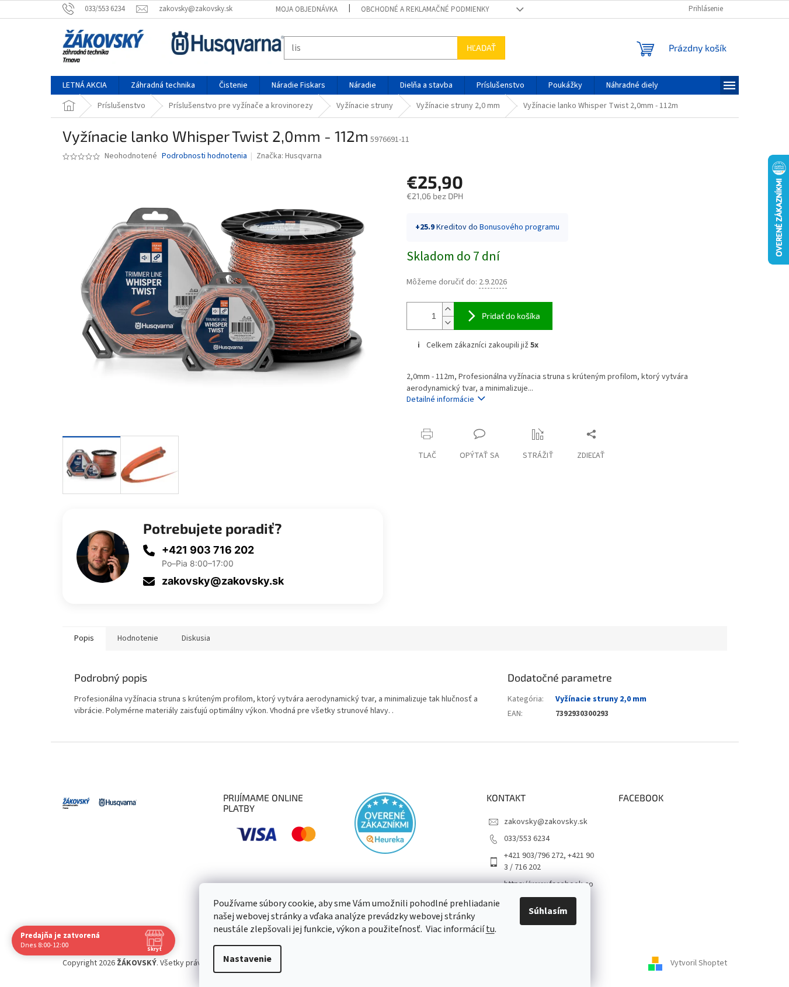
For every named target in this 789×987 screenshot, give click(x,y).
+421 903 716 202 (208, 550)
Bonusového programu (519, 227)
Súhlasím (548, 911)
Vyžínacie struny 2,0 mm (601, 699)
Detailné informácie (440, 399)
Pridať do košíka (511, 316)
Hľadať (481, 48)
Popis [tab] (84, 638)
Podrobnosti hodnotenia (204, 156)
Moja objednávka (307, 9)
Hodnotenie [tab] (137, 638)
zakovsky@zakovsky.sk (223, 581)
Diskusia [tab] (196, 638)
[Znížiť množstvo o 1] (448, 322)
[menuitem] (85, 85)
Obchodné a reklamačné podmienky (425, 9)
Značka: (289, 156)
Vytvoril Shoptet (698, 963)
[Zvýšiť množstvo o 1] (448, 309)
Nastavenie (247, 959)
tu (490, 929)
